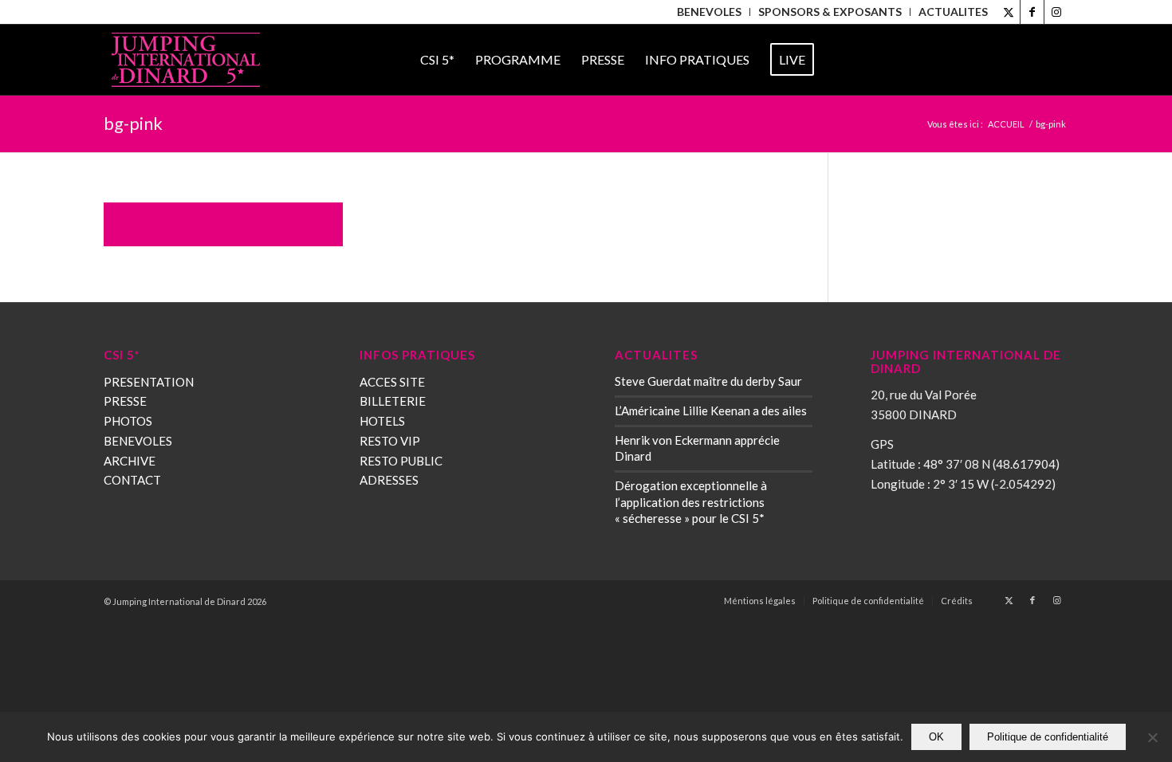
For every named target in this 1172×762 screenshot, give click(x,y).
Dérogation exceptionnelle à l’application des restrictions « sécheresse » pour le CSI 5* (691, 501)
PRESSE (125, 401)
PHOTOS (128, 421)
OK (936, 737)
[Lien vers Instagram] (1056, 12)
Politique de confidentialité (1047, 737)
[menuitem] (709, 12)
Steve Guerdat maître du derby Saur (708, 381)
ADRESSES (389, 480)
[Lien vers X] (1008, 12)
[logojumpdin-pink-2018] (186, 60)
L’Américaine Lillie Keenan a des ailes (711, 410)
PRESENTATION (149, 382)
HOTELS (382, 421)
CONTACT (132, 480)
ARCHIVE (129, 461)
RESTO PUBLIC (401, 461)
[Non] (1152, 737)
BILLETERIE (393, 401)
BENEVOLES (138, 441)
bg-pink (133, 123)
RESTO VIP (390, 441)
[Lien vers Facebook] (1032, 12)
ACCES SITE (392, 382)
